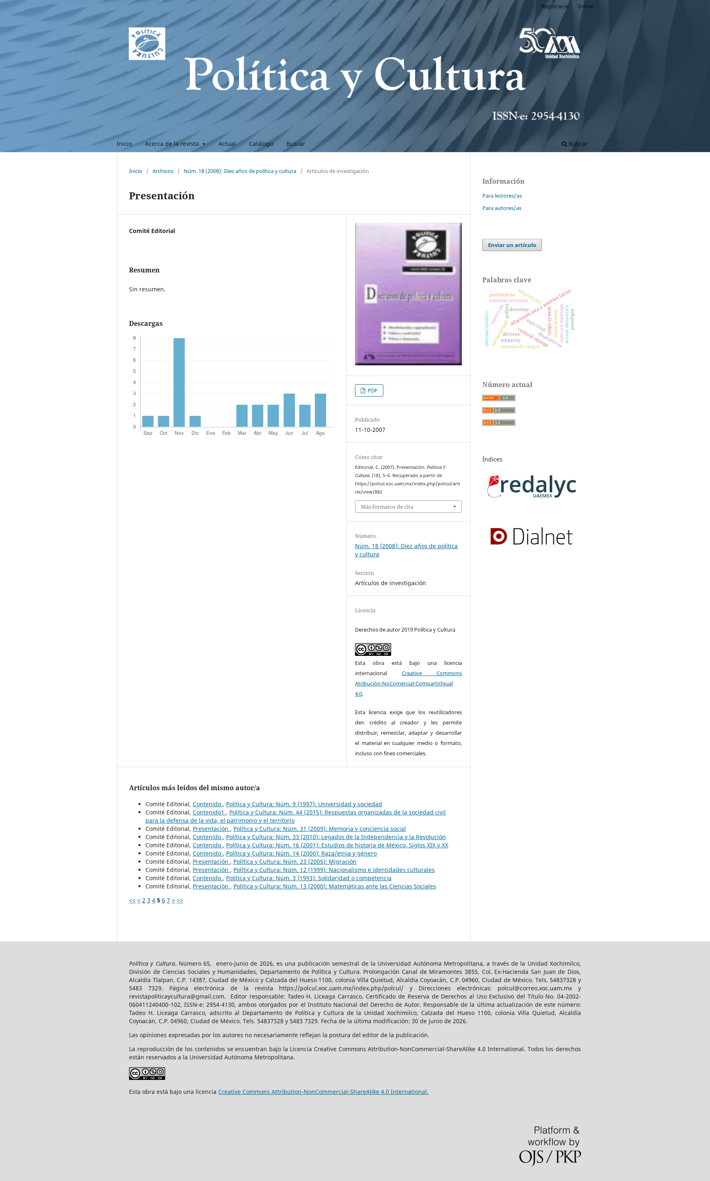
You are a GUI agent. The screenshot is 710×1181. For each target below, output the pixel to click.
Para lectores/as (502, 195)
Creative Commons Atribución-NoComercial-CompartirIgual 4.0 (408, 683)
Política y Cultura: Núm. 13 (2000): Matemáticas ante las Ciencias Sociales (334, 886)
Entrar (585, 6)
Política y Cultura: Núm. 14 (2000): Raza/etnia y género (301, 853)
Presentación (211, 829)
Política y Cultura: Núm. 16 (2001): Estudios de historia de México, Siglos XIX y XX (337, 845)
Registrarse (555, 6)
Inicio (124, 144)
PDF (372, 390)
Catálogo (261, 144)
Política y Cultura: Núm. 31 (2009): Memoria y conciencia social (319, 829)
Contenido (208, 804)
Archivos (162, 171)
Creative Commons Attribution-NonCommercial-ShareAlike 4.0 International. (323, 1092)
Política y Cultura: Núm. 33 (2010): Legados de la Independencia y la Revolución (336, 837)
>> (180, 900)
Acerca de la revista (173, 144)
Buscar (295, 144)
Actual (227, 144)
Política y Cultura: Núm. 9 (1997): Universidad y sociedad (304, 804)
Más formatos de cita (387, 506)
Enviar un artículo (512, 245)
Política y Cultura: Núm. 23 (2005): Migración (295, 861)
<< (132, 900)
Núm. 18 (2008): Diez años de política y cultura (240, 171)
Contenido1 (209, 812)
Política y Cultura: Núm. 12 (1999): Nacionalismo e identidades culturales (334, 870)
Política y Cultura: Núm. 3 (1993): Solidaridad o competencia (309, 878)
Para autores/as (501, 208)
